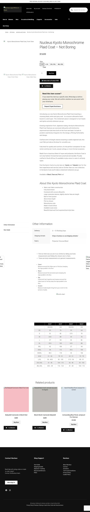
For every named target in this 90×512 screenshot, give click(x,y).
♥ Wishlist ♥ (57, 8)
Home (6, 32)
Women (10, 19)
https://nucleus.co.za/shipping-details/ (65, 236)
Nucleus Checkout (47, 8)
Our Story (6, 26)
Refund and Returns (39, 470)
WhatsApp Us (11, 482)
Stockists (66, 468)
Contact (65, 466)
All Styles (12, 32)
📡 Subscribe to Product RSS (50, 80)
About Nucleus (67, 464)
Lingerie (39, 19)
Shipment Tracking (39, 468)
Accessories (48, 19)
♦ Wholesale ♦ (29, 12)
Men (17, 19)
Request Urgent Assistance (52, 106)
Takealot (75, 165)
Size (41, 61)
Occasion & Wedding (27, 19)
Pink (59, 174)
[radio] (42, 64)
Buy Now (51, 73)
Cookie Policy (66, 474)
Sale (56, 19)
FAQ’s (35, 472)
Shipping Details (38, 466)
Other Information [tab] (9, 225)
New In (5, 19)
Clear (44, 67)
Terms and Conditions (69, 470)
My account (37, 8)
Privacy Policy (67, 472)
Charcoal (54, 174)
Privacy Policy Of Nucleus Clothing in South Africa (38, 505)
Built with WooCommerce (57, 505)
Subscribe (29, 8)
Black (49, 174)
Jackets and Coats (21, 32)
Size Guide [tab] (7, 230)
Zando (67, 165)
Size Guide (37, 464)
